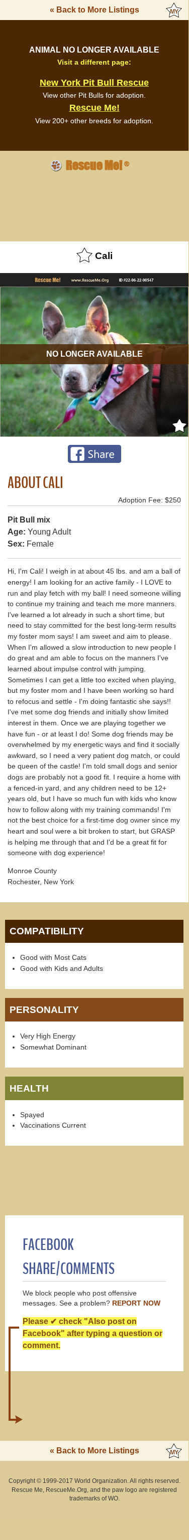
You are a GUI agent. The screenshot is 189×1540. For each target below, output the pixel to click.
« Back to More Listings (94, 10)
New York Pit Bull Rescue (94, 83)
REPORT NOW (136, 1303)
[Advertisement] (94, 205)
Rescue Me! (94, 108)
